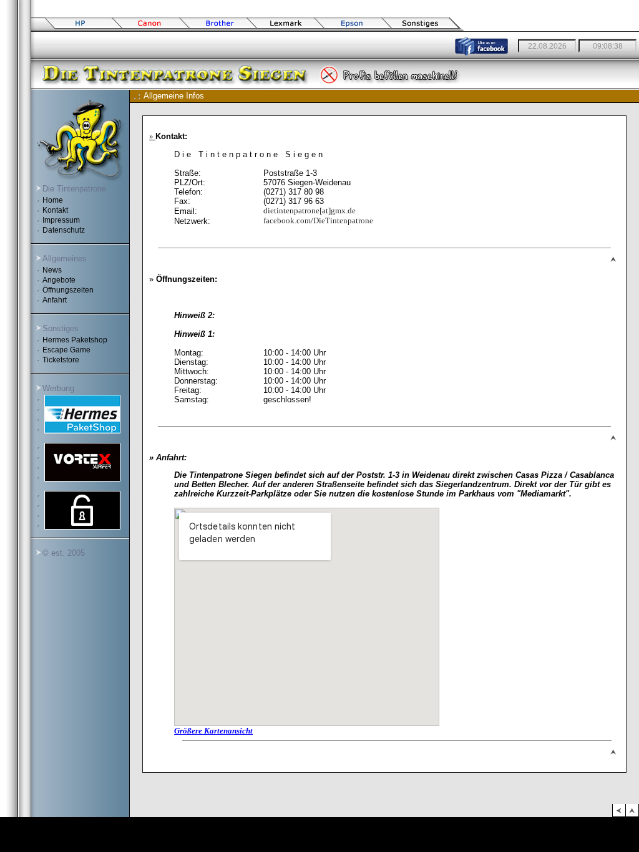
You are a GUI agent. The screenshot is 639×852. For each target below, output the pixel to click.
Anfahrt (51, 300)
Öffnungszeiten (64, 290)
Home (49, 200)
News (48, 270)
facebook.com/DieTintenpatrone (318, 220)
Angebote (55, 280)
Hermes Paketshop (71, 340)
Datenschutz (60, 230)
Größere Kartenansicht (213, 730)
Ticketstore (57, 360)
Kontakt (51, 210)
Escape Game (62, 350)
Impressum (57, 220)
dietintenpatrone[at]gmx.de (309, 210)
